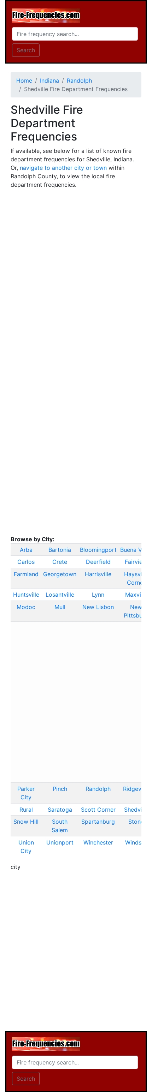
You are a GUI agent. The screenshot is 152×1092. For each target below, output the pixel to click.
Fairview (136, 561)
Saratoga (60, 809)
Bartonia (59, 549)
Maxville (136, 594)
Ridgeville (136, 788)
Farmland (26, 574)
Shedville (136, 809)
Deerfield (98, 561)
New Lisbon (98, 606)
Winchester (98, 842)
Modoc (26, 606)
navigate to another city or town (63, 167)
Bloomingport (98, 549)
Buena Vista (136, 549)
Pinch (60, 788)
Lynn (98, 594)
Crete (59, 561)
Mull (59, 606)
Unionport (60, 842)
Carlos (26, 561)
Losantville (60, 594)
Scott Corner (98, 809)
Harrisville (98, 574)
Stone (136, 821)
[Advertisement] (76, 270)
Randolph (98, 788)
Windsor (136, 842)
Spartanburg (98, 821)
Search (26, 50)
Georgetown (59, 574)
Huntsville (26, 594)
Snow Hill (26, 821)
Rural (26, 809)
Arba (26, 549)
